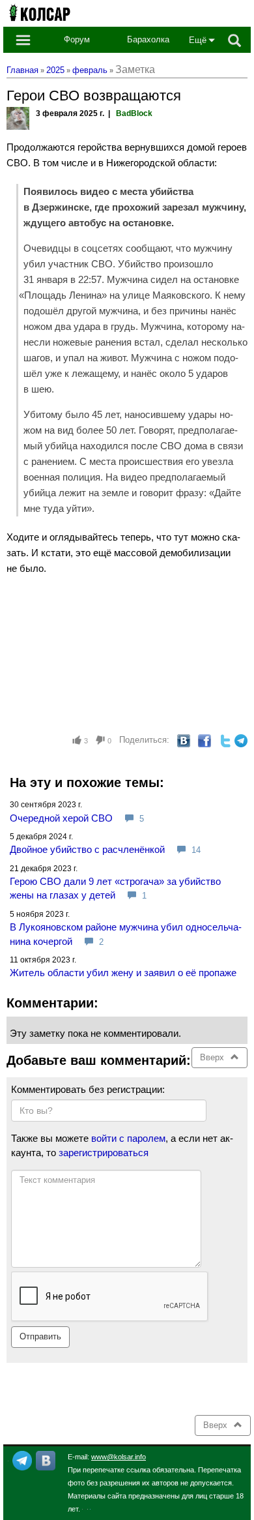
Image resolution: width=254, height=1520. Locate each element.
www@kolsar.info (118, 1457)
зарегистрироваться (103, 1152)
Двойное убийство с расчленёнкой (87, 849)
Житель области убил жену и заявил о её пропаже (123, 972)
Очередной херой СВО (61, 818)
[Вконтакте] (45, 1460)
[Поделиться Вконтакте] (183, 740)
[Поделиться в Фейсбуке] (204, 740)
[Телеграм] (22, 1460)
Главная (22, 70)
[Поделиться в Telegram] (240, 740)
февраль (89, 70)
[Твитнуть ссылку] (225, 740)
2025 (55, 70)
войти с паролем (128, 1138)
